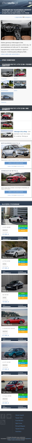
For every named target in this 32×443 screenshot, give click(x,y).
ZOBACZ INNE (11, 166)
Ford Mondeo (19, 420)
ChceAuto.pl (13, 438)
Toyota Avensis (19, 428)
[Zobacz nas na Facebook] (3, 418)
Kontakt (23, 439)
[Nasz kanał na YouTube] (9, 418)
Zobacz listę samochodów (15, 163)
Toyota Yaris (19, 418)
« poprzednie (18, 17)
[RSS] (3, 424)
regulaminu (28, 438)
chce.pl (10, 2)
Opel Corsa (18, 423)
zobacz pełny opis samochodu (10, 54)
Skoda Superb (19, 415)
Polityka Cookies (11, 439)
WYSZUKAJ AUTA (20, 166)
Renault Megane (20, 426)
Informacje (18, 439)
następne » (28, 17)
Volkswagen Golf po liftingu (20, 131)
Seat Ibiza (18, 431)
